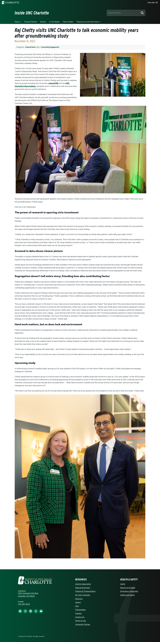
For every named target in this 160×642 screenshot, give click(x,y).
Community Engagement (50, 47)
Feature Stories (30, 22)
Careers (78, 613)
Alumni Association (83, 584)
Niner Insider (68, 22)
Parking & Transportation (85, 591)
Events (43, 22)
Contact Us (79, 617)
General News (30, 47)
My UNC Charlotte (82, 595)
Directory (79, 599)
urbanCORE (53, 83)
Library (78, 602)
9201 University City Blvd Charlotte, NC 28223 (28, 594)
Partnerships (80, 610)
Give (77, 606)
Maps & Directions (82, 588)
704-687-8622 (24, 604)
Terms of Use (80, 621)
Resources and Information (88, 22)
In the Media (54, 22)
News (17, 22)
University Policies (82, 624)
